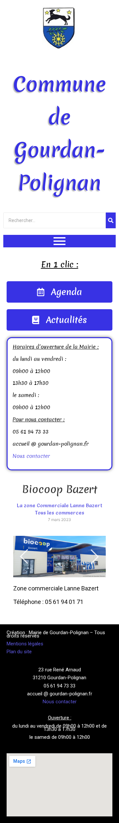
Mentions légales (25, 644)
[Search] (111, 220)
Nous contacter (31, 456)
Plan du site (19, 652)
